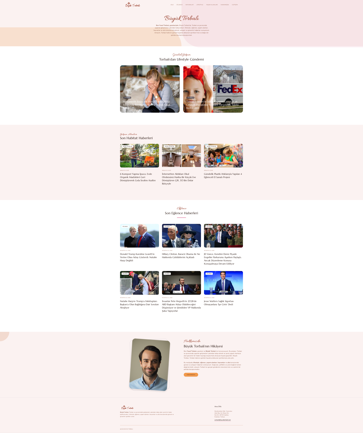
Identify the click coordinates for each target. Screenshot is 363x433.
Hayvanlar (190, 4)
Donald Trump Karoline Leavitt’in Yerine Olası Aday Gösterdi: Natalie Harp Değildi (138, 257)
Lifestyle (200, 4)
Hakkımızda (225, 4)
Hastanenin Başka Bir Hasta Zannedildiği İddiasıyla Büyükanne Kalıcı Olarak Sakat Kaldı (146, 105)
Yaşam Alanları (212, 4)
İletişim (235, 4)
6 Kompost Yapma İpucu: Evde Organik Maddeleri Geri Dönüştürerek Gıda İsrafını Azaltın (138, 177)
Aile (172, 4)
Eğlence (180, 4)
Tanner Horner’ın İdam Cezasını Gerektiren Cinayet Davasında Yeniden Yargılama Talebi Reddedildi (212, 105)
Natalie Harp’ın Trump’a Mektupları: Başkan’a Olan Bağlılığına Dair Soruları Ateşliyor (139, 304)
